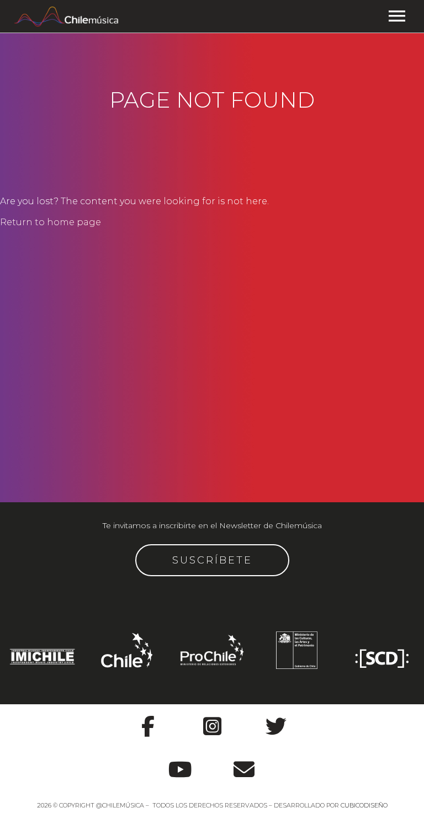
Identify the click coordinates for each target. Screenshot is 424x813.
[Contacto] (244, 763)
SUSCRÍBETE (212, 560)
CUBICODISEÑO (364, 805)
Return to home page (50, 222)
